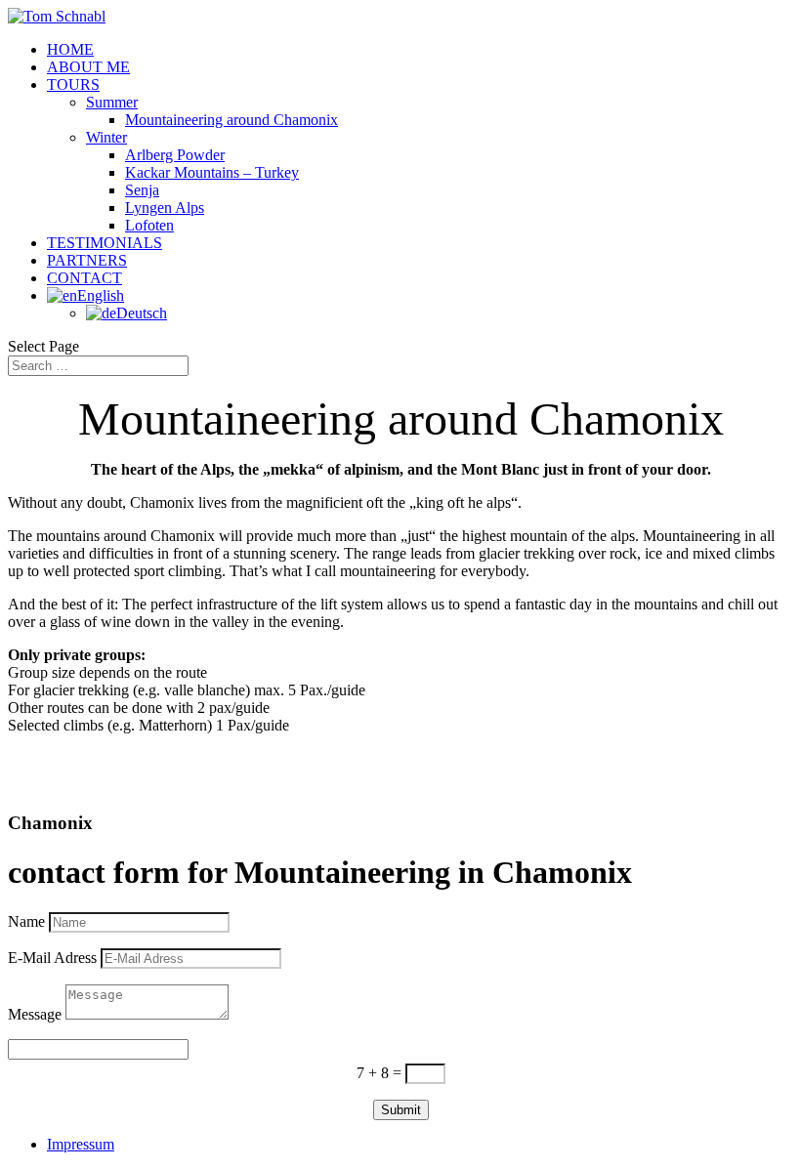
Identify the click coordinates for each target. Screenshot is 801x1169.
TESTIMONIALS (104, 242)
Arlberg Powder (175, 154)
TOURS (73, 84)
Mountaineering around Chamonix (231, 119)
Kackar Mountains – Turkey (212, 172)
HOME (70, 49)
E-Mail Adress (52, 957)
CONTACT (84, 278)
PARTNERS (87, 260)
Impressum (80, 1144)
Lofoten (149, 225)
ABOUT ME (88, 67)
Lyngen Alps (164, 207)
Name (26, 921)
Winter (106, 137)
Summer (112, 102)
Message (35, 1014)
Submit (401, 1110)
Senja (142, 190)
